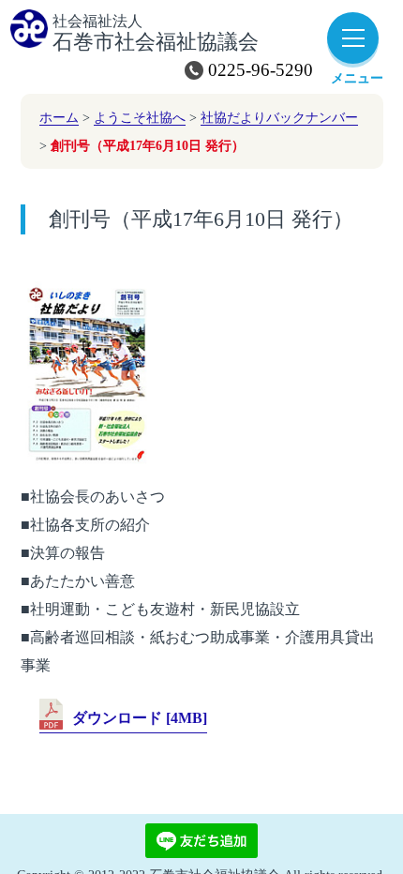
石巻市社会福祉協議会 (155, 33)
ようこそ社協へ (140, 117)
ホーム (59, 117)
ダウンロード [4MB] (139, 718)
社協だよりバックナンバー (279, 117)
